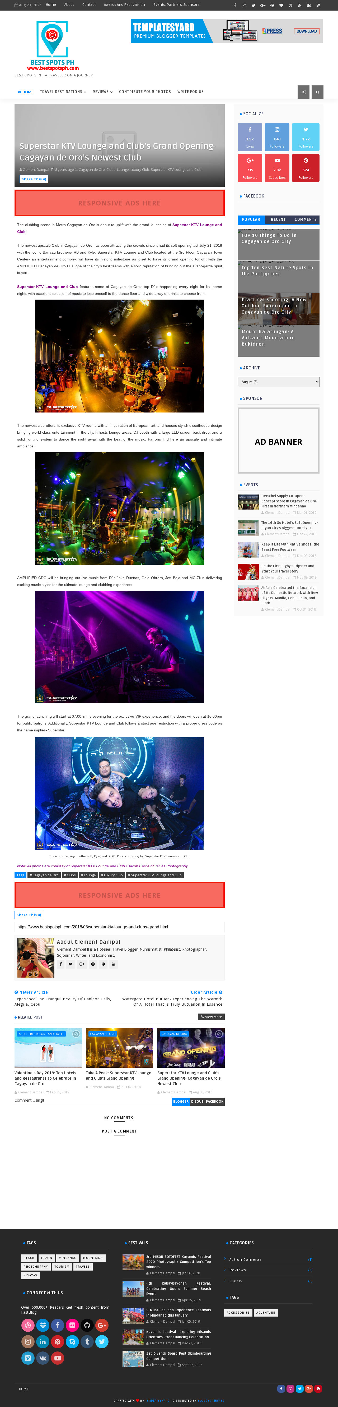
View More (213, 1016)
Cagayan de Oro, (92, 169)
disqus (197, 1101)
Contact (89, 4)
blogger (181, 1101)
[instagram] (244, 5)
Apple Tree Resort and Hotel (41, 1034)
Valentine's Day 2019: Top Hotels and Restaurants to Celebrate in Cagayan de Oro (45, 1078)
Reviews (101, 92)
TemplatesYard (157, 1401)
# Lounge (88, 875)
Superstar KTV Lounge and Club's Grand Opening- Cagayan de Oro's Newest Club (189, 1078)
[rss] (300, 5)
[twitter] (253, 5)
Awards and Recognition (124, 4)
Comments (306, 219)
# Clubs (70, 875)
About (69, 4)
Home (51, 4)
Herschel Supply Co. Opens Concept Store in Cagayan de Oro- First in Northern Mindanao (289, 501)
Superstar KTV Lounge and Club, (176, 169)
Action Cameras (245, 1259)
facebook (214, 1101)
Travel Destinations (61, 92)
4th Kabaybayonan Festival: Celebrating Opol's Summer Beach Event (178, 1288)
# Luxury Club (112, 875)
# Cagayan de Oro (44, 875)
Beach (29, 1258)
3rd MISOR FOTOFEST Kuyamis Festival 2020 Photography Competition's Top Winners (178, 1262)
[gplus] (263, 5)
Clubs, (111, 169)
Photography (36, 1267)
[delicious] (318, 5)
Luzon (47, 1258)
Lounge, (123, 169)
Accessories (238, 1313)
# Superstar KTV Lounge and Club (155, 875)
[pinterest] (272, 5)
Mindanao (68, 1258)
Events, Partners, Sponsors (176, 4)
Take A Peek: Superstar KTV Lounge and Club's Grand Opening (118, 1076)
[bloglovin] (281, 5)
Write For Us (190, 92)
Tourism (62, 1267)
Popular (251, 219)
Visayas (30, 1275)
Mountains (93, 1258)
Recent (278, 219)
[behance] (309, 5)
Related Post (30, 1017)
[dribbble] (290, 5)
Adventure (265, 1313)
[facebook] (235, 5)
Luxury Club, (140, 169)
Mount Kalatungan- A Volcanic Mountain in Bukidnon (268, 338)
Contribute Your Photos (145, 92)
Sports (236, 1281)
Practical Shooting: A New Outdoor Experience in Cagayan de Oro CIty (274, 306)
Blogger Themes (211, 1401)
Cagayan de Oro (103, 1034)
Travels (83, 1267)
